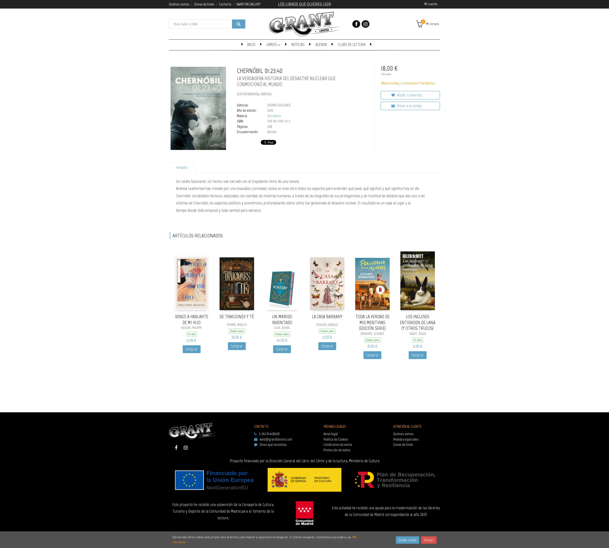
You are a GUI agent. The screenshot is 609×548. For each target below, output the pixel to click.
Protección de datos (337, 450)
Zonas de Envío (204, 4)
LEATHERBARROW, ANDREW (254, 94)
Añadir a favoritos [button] (409, 95)
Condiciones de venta (338, 444)
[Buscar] (238, 24)
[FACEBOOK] (356, 24)
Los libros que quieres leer (304, 3)
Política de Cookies (336, 439)
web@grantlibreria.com (276, 439)
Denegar (428, 540)
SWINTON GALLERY (248, 4)
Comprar (192, 349)
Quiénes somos (179, 4)
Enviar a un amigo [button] (409, 105)
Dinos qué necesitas (273, 444)
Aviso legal (331, 434)
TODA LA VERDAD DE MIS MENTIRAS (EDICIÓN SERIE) (372, 322)
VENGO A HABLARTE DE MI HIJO (191, 319)
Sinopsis (181, 167)
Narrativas (274, 116)
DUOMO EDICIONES (279, 105)
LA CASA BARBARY (327, 316)
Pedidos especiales (405, 439)
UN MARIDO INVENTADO (282, 319)
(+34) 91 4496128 (269, 434)
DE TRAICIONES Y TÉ (237, 316)
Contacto (225, 4)
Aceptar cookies (407, 540)
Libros (272, 44)
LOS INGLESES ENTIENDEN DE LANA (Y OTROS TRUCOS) (417, 322)
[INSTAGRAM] (365, 24)
